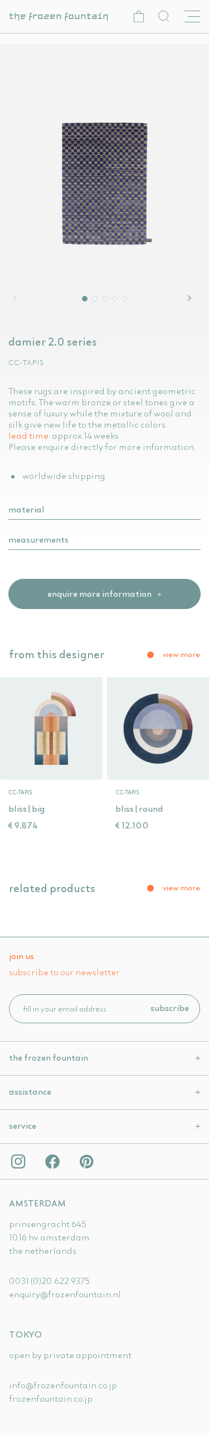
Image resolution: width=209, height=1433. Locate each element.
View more (181, 654)
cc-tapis (25, 362)
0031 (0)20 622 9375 (49, 1280)
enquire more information (100, 593)
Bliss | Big (26, 808)
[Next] (191, 298)
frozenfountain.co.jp (51, 1398)
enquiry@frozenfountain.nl (65, 1294)
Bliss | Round (139, 808)
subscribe (169, 1007)
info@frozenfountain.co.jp (63, 1385)
